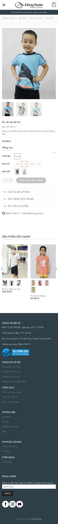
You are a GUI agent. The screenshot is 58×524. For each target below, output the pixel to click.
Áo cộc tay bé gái (37, 295)
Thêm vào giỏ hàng (31, 180)
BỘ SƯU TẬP (28, 131)
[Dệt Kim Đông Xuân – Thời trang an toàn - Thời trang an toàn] (29, 5)
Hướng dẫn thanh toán (11, 371)
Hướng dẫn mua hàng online (14, 381)
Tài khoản (6, 451)
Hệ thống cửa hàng (10, 426)
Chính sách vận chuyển (11, 392)
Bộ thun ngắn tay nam (11, 289)
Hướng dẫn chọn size (11, 376)
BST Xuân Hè (39, 131)
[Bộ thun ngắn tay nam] (15, 261)
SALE (4, 134)
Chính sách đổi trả (9, 396)
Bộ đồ (50, 18)
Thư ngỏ (5, 421)
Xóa (54, 152)
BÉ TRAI (22, 18)
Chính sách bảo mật (10, 401)
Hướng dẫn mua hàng (11, 366)
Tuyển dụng (7, 461)
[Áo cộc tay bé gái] (43, 261)
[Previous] (6, 63)
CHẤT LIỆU (6, 156)
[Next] (51, 63)
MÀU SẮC (6, 171)
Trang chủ (8, 18)
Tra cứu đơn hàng (9, 446)
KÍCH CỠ (6, 164)
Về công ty (6, 416)
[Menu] (3, 4)
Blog (4, 431)
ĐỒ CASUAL (36, 18)
